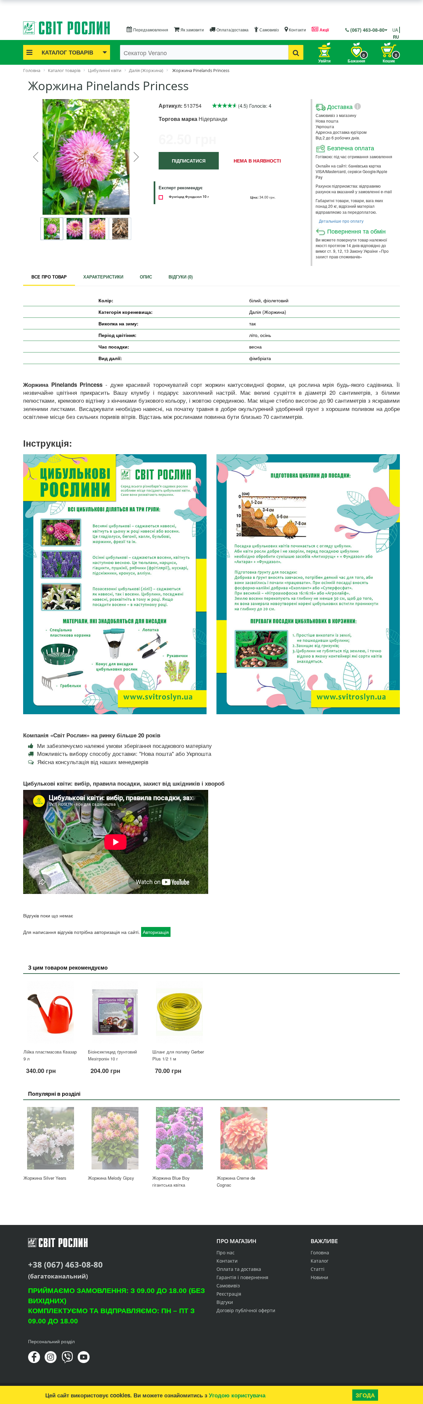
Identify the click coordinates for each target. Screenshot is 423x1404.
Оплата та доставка (238, 1269)
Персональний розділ (51, 1341)
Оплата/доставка (232, 29)
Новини (319, 1277)
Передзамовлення (150, 29)
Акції (324, 30)
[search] (295, 52)
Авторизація (156, 932)
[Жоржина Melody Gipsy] (115, 1138)
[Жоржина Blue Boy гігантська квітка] (179, 1138)
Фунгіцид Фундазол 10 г (189, 196)
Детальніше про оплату (341, 221)
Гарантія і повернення (242, 1277)
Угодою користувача (237, 1395)
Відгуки (224, 1302)
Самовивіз (268, 29)
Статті (318, 1269)
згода (365, 1395)
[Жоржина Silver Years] (50, 1138)
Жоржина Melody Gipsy (111, 1178)
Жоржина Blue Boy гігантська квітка (171, 1181)
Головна (320, 1252)
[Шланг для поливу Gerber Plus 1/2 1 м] (179, 1012)
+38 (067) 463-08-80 (65, 1264)
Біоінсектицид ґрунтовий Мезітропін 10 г (112, 1055)
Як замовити (191, 29)
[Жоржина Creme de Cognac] (244, 1138)
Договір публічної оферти (245, 1310)
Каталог (319, 1261)
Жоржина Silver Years (44, 1178)
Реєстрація (228, 1294)
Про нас (225, 1252)
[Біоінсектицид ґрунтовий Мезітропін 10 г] (115, 1012)
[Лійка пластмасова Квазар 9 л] (50, 1012)
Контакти (297, 29)
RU (396, 37)
